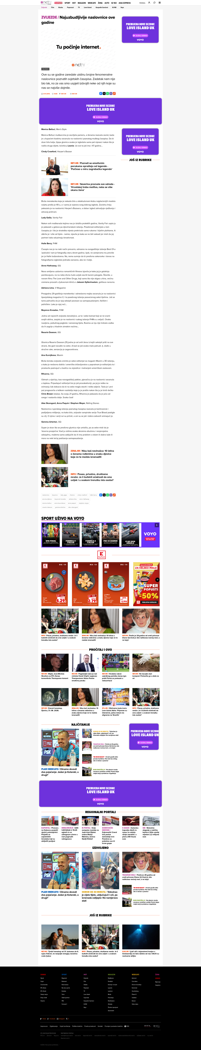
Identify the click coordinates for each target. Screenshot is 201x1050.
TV (79, 7)
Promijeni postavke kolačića (113, 1026)
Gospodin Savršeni (102, 7)
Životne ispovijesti (113, 1007)
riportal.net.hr (112, 1035)
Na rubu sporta (66, 988)
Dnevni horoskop (136, 985)
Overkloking (135, 991)
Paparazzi (70, 7)
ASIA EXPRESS (125, 3)
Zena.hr (49, 1035)
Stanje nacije (44, 994)
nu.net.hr (150, 1035)
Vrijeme (43, 1001)
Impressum (44, 1026)
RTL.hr (43, 1035)
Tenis (63, 994)
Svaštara (134, 998)
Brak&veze (111, 978)
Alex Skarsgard (73, 507)
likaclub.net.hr (65, 1038)
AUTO (107, 3)
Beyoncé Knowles (60, 499)
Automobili (111, 1011)
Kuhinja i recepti (112, 985)
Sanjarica (157, 985)
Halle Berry (93, 495)
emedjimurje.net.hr (67, 1035)
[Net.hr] (157, 1026)
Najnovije (157, 982)
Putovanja (110, 998)
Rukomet (64, 981)
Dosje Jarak (44, 998)
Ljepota (110, 988)
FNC (63, 1001)
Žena (100, 2)
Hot (74, 2)
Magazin (82, 2)
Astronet (134, 978)
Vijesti (42, 978)
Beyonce (55, 495)
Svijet (42, 981)
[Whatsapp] (107, 93)
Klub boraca (65, 985)
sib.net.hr (78, 1035)
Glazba (60, 7)
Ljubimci (110, 991)
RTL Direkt (43, 991)
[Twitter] (104, 93)
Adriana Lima (73, 499)
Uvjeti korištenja (65, 1026)
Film (52, 7)
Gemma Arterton (60, 507)
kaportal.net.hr (87, 1035)
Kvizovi (134, 1001)
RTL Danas (43, 988)
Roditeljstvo (111, 1001)
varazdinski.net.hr (100, 1035)
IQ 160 (114, 3)
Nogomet (64, 978)
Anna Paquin (72, 503)
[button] (44, 525)
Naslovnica (45, 495)
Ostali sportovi (66, 998)
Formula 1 (64, 1004)
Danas (43, 974)
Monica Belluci (47, 503)
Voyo (122, 7)
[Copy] (114, 93)
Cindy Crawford (82, 495)
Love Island (87, 7)
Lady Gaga (64, 495)
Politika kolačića (77, 1026)
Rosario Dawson (47, 507)
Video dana (135, 1004)
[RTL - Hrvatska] (147, 1026)
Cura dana (134, 981)
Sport (67, 2)
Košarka (64, 991)
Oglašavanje (54, 1026)
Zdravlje (110, 1004)
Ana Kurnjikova (47, 499)
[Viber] (110, 93)
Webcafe (92, 2)
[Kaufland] (100, 555)
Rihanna (72, 495)
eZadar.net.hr (141, 1035)
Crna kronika (44, 985)
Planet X (134, 994)
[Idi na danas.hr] (58, 3)
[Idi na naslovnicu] (47, 5)
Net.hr (63, 94)
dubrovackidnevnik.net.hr (126, 1035)
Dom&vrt (110, 981)
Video (157, 978)
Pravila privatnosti (90, 1026)
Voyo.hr (56, 1035)
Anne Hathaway (84, 499)
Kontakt (100, 1026)
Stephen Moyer (84, 503)
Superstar (86, 998)
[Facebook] (100, 93)
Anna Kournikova (59, 503)
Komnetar (134, 988)
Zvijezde (44, 7)
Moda (109, 994)
